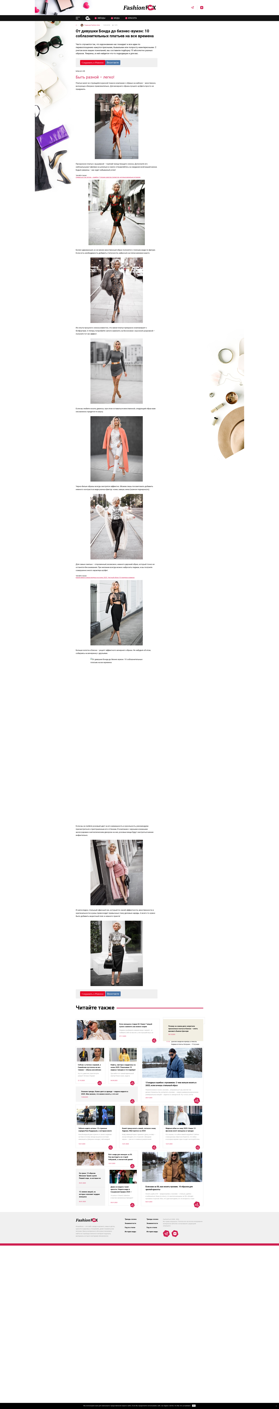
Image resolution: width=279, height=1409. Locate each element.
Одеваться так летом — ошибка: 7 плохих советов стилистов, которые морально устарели (108, 177)
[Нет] (276, 1406)
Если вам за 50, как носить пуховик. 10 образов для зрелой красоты (169, 1188)
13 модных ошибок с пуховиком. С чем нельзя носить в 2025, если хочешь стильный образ (170, 1084)
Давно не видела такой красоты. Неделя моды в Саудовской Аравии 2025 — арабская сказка (121, 1190)
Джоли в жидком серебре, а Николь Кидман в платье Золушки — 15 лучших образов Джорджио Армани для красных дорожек (186, 1043)
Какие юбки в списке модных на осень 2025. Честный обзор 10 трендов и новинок (105, 577)
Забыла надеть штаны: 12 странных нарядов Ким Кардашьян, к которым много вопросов (95, 1130)
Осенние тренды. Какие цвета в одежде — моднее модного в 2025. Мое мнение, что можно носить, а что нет (104, 1093)
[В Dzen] (200, 7)
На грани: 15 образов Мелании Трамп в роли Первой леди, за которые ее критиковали (90, 1177)
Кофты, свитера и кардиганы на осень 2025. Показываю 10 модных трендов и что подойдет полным (123, 1068)
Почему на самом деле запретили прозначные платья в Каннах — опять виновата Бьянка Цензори (183, 1028)
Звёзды (101, 18)
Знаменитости (130, 1223)
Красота (132, 18)
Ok (194, 1405)
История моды (130, 1232)
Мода (117, 18)
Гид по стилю (130, 1227)
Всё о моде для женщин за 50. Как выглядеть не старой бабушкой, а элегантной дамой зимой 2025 (120, 1158)
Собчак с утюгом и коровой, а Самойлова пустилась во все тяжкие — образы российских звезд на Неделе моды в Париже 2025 (89, 1070)
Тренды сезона (130, 1219)
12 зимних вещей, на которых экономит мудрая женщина (89, 1194)
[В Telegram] (191, 7)
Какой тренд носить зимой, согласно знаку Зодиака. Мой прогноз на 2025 (139, 1129)
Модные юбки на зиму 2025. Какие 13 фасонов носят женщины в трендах (181, 1129)
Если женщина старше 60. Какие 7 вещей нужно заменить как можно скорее (135, 1025)
